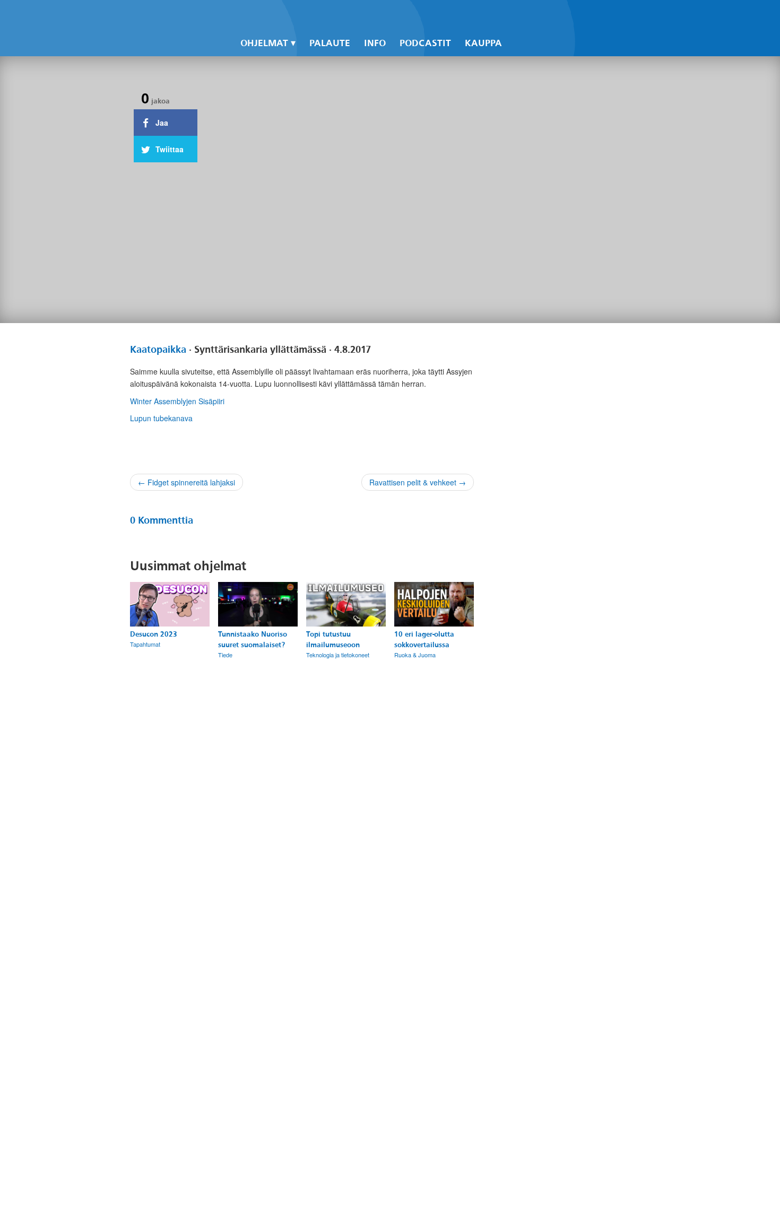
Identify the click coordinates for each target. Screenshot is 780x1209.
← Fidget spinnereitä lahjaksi (186, 482)
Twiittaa (168, 149)
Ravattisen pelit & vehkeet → (417, 482)
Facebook (513, 16)
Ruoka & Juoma (415, 654)
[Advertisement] (566, 760)
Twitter (531, 16)
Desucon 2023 (153, 634)
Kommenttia (161, 520)
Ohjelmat (264, 43)
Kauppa (483, 43)
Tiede (225, 654)
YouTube (549, 16)
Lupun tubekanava (161, 418)
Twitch (567, 16)
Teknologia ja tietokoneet (337, 654)
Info (375, 43)
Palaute (329, 43)
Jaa (160, 122)
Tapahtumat (145, 644)
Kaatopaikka (158, 349)
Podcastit (425, 43)
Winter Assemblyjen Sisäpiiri (177, 401)
